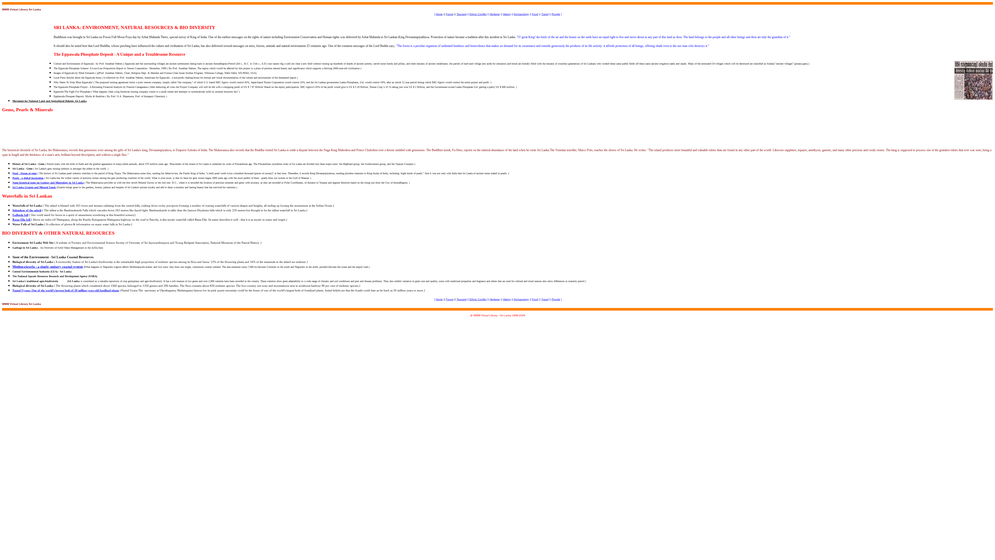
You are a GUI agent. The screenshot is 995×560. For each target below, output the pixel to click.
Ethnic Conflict (478, 14)
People (556, 14)
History (507, 14)
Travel (545, 14)
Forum (449, 14)
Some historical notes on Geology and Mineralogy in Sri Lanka (48, 182)
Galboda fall (20, 215)
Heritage (495, 14)
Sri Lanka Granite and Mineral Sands (34, 187)
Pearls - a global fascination (28, 178)
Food (535, 14)
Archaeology (521, 14)
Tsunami (461, 14)
